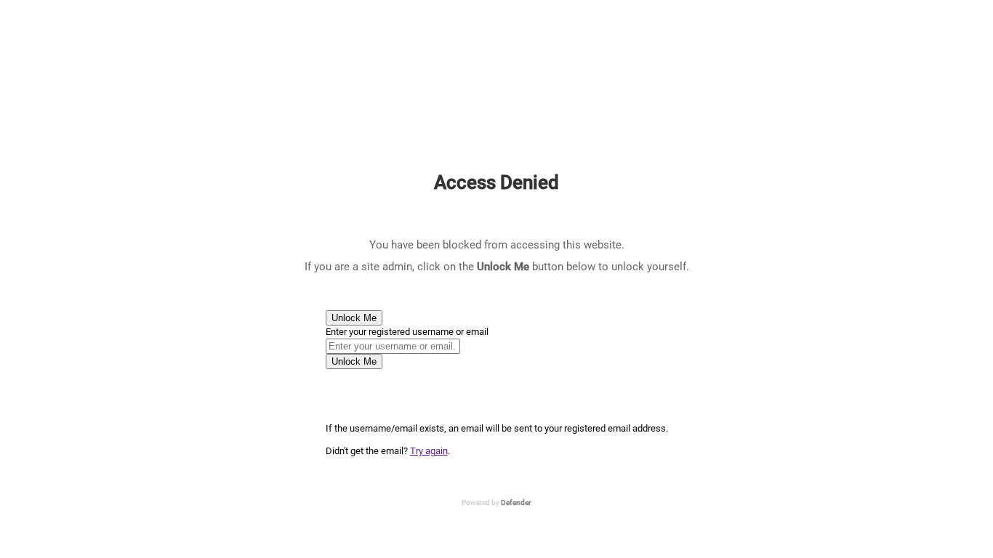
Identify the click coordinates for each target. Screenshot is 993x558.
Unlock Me (354, 317)
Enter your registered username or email (407, 331)
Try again (429, 450)
